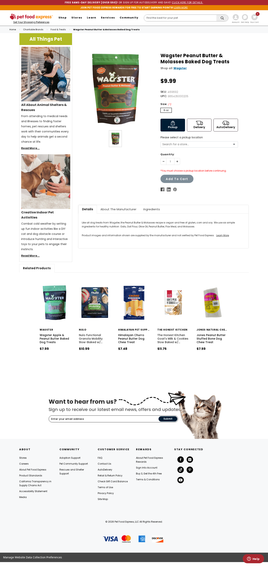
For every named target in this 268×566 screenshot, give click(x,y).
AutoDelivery (105, 469)
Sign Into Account (146, 467)
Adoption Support (69, 457)
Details (87, 209)
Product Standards (30, 475)
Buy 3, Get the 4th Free (149, 473)
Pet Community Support (73, 463)
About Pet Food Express (32, 469)
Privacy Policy (106, 493)
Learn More (222, 235)
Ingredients (151, 209)
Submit (167, 418)
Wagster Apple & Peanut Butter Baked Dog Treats (54, 338)
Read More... (30, 148)
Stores (23, 457)
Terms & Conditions (148, 479)
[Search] (222, 18)
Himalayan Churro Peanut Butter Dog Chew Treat (131, 338)
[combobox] (197, 144)
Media (23, 497)
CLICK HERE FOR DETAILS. (187, 2)
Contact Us (104, 463)
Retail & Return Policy (110, 475)
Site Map (103, 499)
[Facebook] (162, 189)
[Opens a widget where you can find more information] (253, 559)
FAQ (100, 457)
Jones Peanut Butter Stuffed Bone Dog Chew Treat (211, 338)
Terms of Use (105, 487)
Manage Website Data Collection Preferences (32, 557)
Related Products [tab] (37, 268)
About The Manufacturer (118, 209)
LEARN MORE (181, 7)
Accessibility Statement (33, 491)
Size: (165, 104)
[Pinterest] (175, 189)
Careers (24, 463)
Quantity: (167, 154)
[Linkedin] (169, 189)
